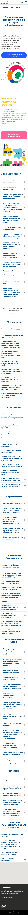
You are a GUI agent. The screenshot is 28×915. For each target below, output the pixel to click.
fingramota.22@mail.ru (7, 901)
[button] (22, 2)
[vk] (3, 906)
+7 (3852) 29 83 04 (7, 897)
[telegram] (5, 906)
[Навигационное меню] (26, 2)
